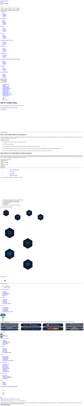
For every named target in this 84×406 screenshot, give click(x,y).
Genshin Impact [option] (3, 53)
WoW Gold (5, 365)
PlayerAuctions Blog (6, 293)
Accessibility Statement (7, 303)
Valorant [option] (2, 33)
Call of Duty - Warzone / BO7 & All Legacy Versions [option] (10, 59)
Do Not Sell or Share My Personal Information (8, 386)
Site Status (5, 378)
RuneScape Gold (6, 371)
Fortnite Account (6, 370)
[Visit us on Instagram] (3, 393)
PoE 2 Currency (6, 367)
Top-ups (4, 16)
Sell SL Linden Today (4, 107)
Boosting (4, 15)
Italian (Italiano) (5, 89)
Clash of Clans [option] (3, 11)
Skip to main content (4, 0)
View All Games (3, 78)
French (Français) (6, 87)
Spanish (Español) (6, 86)
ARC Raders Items (6, 368)
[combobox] (5, 6)
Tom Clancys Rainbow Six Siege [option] (6, 40)
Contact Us (5, 300)
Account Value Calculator (7, 377)
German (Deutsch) (6, 84)
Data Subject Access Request (8, 311)
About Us (4, 291)
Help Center (5, 299)
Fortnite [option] (1, 26)
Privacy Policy (5, 308)
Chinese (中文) (5, 95)
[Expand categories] (6, 11)
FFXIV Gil (5, 369)
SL (3, 98)
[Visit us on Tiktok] (3, 394)
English (4, 85)
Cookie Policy (5, 310)
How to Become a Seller (14, 169)
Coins (4, 20)
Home (4, 97)
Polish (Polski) (5, 91)
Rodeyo (4, 382)
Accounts (4, 14)
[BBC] (5, 280)
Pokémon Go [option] (2, 46)
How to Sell (12, 171)
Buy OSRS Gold (6, 364)
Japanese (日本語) (6, 90)
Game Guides (5, 294)
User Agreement (6, 307)
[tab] (2, 9)
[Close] (5, 82)
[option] (43, 84)
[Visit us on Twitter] (4, 390)
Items (4, 13)
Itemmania (5, 384)
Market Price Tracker (13, 175)
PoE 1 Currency (6, 366)
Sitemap (4, 295)
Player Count (12, 173)
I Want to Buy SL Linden (13, 107)
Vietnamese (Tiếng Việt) (7, 94)
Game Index (5, 292)
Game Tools (5, 375)
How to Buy (5, 301)
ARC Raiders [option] (2, 18)
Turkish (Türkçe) (6, 93)
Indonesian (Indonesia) (7, 88)
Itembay (4, 383)
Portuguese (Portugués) (7, 92)
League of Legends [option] (4, 71)
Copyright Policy (6, 309)
